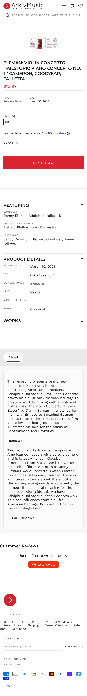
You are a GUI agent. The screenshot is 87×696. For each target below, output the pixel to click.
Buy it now (43, 162)
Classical (37, 309)
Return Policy (12, 625)
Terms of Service (56, 625)
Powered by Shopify (11, 664)
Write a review (43, 564)
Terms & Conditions (59, 622)
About (13, 357)
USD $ (8, 686)
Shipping (33, 625)
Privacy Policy (31, 622)
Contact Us (19, 628)
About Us (9, 622)
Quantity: (10, 143)
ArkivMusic (20, 658)
